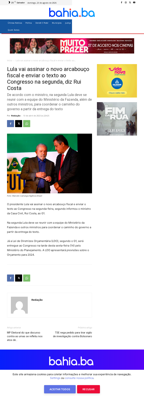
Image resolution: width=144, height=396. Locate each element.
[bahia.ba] (72, 12)
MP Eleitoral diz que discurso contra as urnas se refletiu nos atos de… (24, 336)
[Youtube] (134, 3)
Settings (55, 378)
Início (9, 60)
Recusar (88, 389)
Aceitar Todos (60, 389)
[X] (130, 3)
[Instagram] (126, 3)
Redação (15, 115)
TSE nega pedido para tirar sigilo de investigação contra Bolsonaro (72, 334)
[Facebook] (121, 3)
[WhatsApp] (26, 123)
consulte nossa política (79, 378)
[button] (132, 26)
